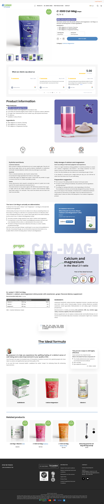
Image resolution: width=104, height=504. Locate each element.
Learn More (83, 274)
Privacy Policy (63, 479)
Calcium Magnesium (68, 43)
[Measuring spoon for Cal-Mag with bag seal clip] (87, 431)
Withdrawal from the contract (67, 474)
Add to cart (82, 39)
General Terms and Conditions (67, 468)
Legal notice (63, 476)
